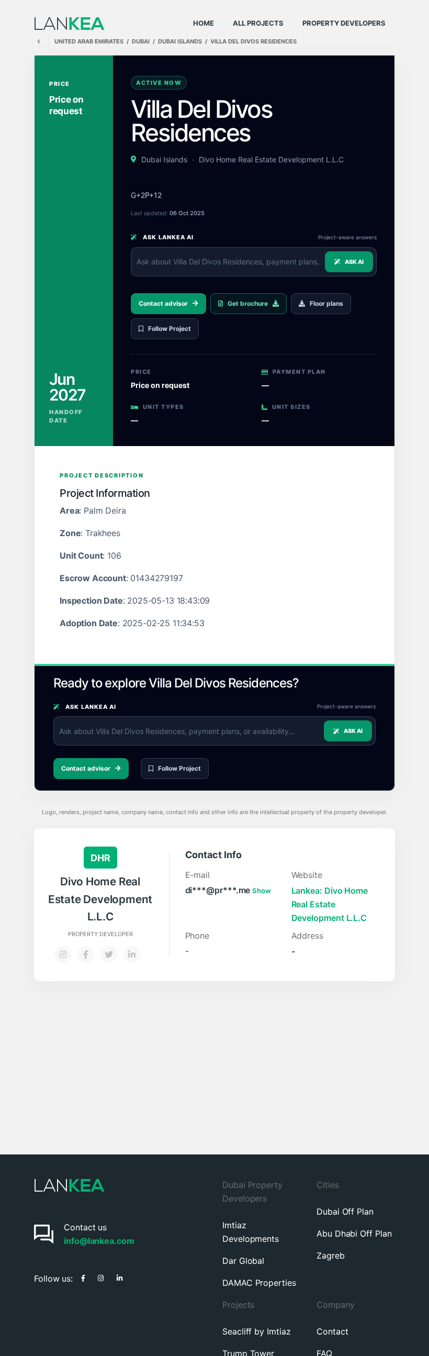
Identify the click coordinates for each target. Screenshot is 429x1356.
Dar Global (243, 1260)
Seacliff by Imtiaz (256, 1331)
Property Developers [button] (344, 23)
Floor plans (326, 303)
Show (261, 890)
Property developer (100, 934)
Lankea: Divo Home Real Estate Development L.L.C (329, 904)
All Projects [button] (258, 23)
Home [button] (203, 23)
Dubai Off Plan (345, 1211)
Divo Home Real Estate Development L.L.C (271, 159)
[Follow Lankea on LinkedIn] (119, 1277)
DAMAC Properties (259, 1282)
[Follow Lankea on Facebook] (83, 1277)
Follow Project (169, 328)
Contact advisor (163, 303)
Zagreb (331, 1255)
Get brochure (248, 303)
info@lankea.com (99, 1241)
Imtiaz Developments (250, 1232)
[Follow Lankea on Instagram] (101, 1277)
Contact (332, 1331)
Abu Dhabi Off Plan (354, 1233)
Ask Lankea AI (167, 237)
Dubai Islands (164, 159)
